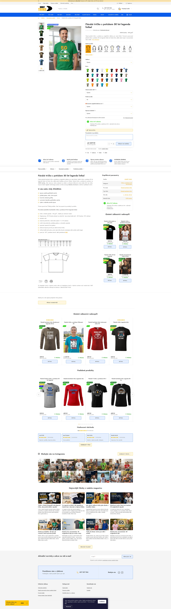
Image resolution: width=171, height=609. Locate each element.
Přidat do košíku (123, 143)
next (132, 394)
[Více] (129, 15)
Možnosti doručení (129, 117)
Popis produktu (41, 169)
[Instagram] (122, 572)
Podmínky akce (93, 125)
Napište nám (89, 588)
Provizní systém (41, 593)
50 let (130, 195)
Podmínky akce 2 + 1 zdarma (68, 593)
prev (38, 394)
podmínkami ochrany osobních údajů (110, 560)
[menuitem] (42, 15)
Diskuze (52, 169)
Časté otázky (45, 3)
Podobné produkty (77, 169)
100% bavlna (129, 198)
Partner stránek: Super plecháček (45, 595)
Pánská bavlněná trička (126, 188)
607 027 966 (108, 8)
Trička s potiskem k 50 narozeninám (126, 183)
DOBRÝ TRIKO (105, 148)
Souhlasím (102, 601)
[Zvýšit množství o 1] (113, 144)
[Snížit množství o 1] (109, 144)
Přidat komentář (52, 302)
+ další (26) (41, 70)
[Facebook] (119, 572)
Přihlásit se (127, 556)
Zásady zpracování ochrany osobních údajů (47, 590)
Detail (110, 247)
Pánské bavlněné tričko (126, 191)
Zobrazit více (85, 445)
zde (66, 603)
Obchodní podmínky (64, 3)
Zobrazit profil (124, 454)
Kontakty (88, 590)
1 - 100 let (125, 195)
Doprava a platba (54, 3)
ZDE (66, 232)
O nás (39, 3)
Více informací (95, 39)
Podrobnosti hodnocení (104, 30)
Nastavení (68, 606)
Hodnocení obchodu (85, 427)
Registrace (130, 3)
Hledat (98, 8)
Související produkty (64, 169)
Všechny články (85, 547)
